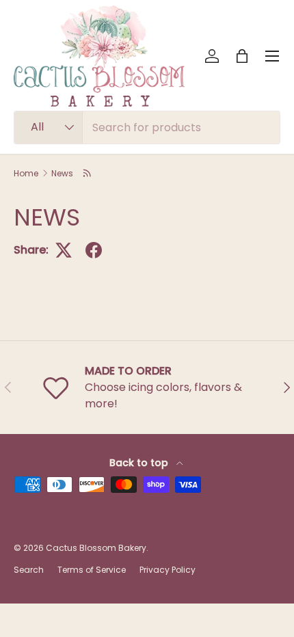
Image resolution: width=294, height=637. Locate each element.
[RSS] (87, 173)
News (62, 174)
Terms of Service (91, 569)
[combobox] (147, 127)
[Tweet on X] (64, 250)
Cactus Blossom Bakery (96, 548)
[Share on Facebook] (94, 250)
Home (26, 174)
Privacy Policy (167, 569)
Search (29, 569)
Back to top (140, 463)
